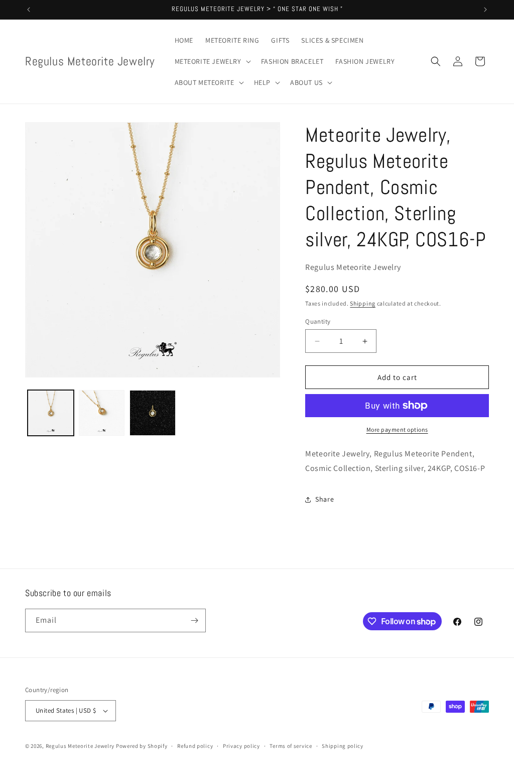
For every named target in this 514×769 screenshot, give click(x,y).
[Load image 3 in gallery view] (153, 413)
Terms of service (291, 745)
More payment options (397, 429)
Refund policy (195, 745)
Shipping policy (342, 745)
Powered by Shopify (142, 745)
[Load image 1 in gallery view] (51, 413)
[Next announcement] (485, 9)
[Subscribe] (194, 620)
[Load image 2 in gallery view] (102, 413)
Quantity (317, 321)
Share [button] (324, 499)
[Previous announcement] (29, 9)
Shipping (362, 303)
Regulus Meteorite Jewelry (80, 745)
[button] (212, 61)
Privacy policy (241, 745)
